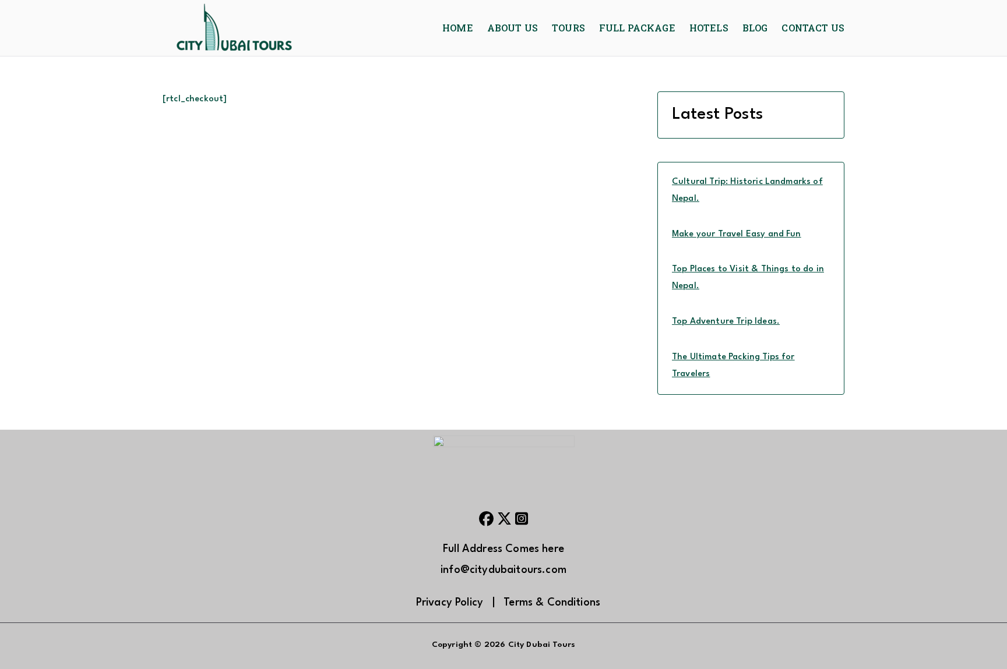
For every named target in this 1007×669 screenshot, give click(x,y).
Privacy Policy (449, 602)
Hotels (708, 28)
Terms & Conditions (552, 602)
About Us (512, 28)
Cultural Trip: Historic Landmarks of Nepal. (747, 190)
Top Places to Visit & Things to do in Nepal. (748, 278)
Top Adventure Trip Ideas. (726, 321)
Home (457, 28)
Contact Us (812, 28)
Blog (755, 28)
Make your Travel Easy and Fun (736, 234)
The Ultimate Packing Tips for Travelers (733, 365)
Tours (568, 28)
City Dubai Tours (542, 644)
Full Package (637, 28)
